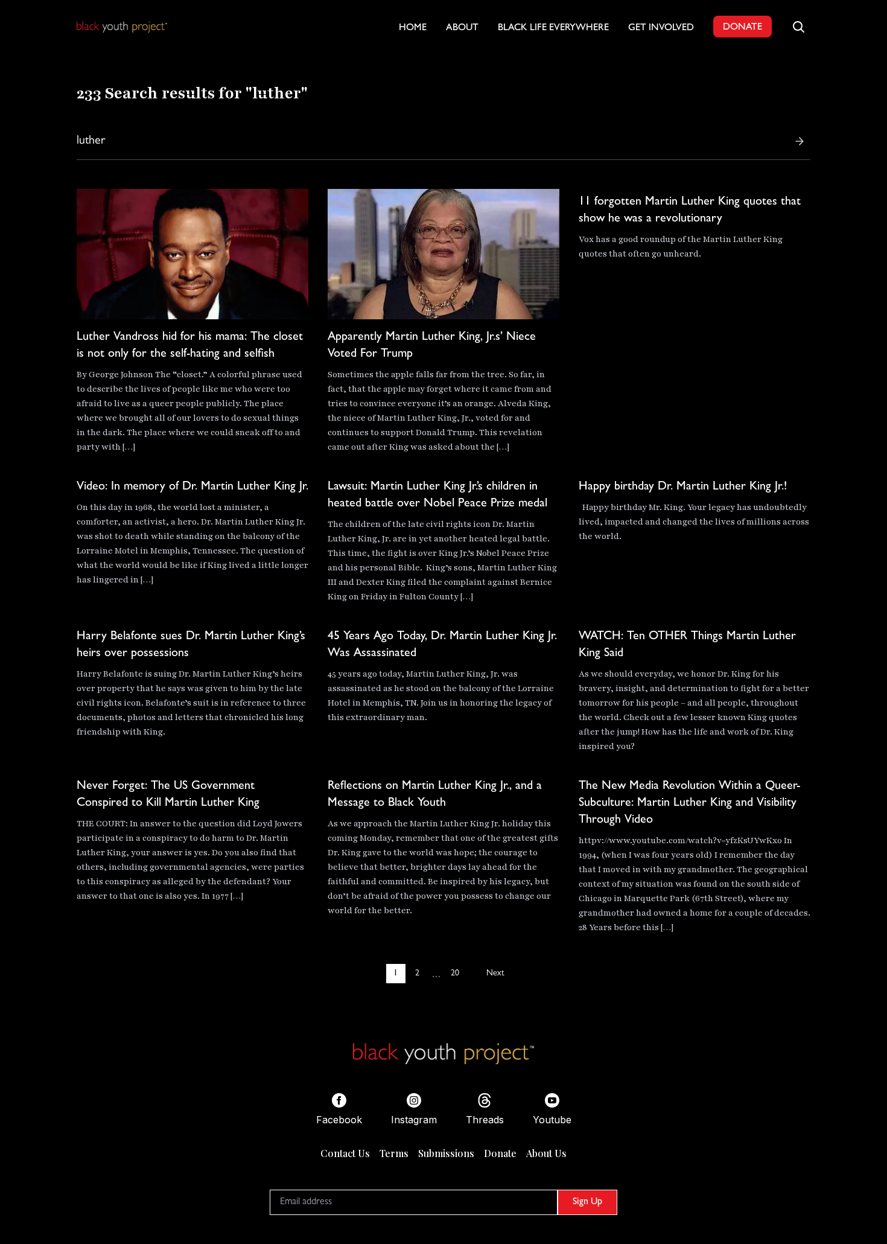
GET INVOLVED (661, 28)
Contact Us (345, 1153)
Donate (500, 1153)
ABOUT (462, 28)
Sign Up (587, 1202)
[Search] (799, 141)
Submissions (446, 1153)
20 (455, 973)
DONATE (742, 28)
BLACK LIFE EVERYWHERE (553, 28)
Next (495, 973)
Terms (394, 1153)
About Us (546, 1153)
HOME (413, 28)
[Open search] (798, 26)
